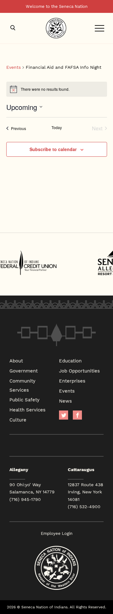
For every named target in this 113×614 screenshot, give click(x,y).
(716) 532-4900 (84, 506)
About (16, 360)
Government (23, 370)
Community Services (22, 385)
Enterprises (72, 380)
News (65, 400)
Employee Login (57, 533)
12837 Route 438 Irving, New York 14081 (85, 491)
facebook (77, 415)
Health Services (27, 409)
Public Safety (24, 399)
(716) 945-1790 (25, 499)
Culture (17, 419)
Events (13, 67)
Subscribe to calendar (53, 149)
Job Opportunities (79, 370)
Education (70, 360)
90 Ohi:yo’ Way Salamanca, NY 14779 (32, 488)
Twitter (63, 415)
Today (56, 127)
